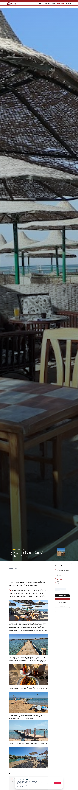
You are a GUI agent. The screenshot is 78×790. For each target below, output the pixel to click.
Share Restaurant (63, 606)
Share (11, 568)
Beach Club (24, 549)
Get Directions (63, 595)
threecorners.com (60, 579)
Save (16, 568)
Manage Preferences (42, 782)
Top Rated (45, 3)
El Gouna (13, 6)
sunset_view (57, 590)
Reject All (50, 782)
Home (40, 3)
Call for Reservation (63, 599)
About (49, 3)
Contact (54, 3)
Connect (61, 3)
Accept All (57, 782)
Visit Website (63, 602)
